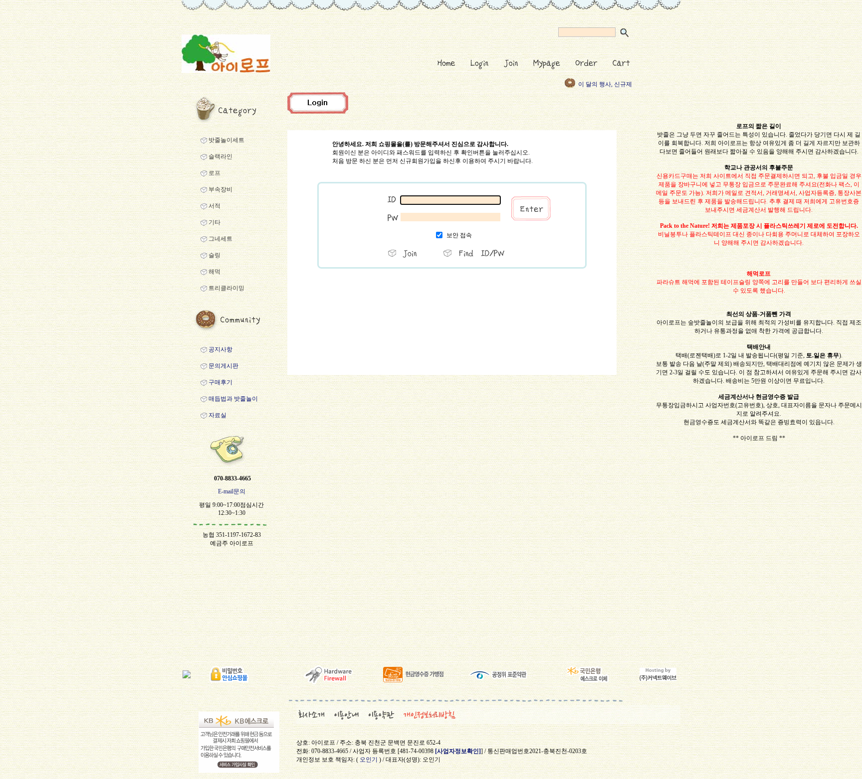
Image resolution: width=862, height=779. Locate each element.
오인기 (369, 759)
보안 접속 (459, 235)
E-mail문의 (231, 491)
